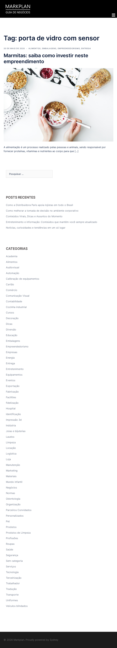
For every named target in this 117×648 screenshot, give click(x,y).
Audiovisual (12, 267)
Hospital (11, 408)
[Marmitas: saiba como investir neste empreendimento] (58, 104)
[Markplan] (18, 8)
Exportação (13, 385)
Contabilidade (14, 301)
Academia (11, 256)
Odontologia (13, 498)
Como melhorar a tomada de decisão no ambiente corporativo (42, 210)
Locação (11, 447)
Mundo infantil (14, 481)
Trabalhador (13, 583)
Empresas (11, 352)
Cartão (10, 284)
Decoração (12, 318)
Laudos (10, 436)
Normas (10, 493)
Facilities (11, 397)
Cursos (10, 312)
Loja (8, 459)
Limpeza (11, 442)
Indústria (11, 425)
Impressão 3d (14, 419)
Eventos (10, 380)
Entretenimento (15, 369)
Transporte (12, 594)
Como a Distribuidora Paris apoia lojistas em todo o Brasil (40, 205)
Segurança (12, 555)
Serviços (11, 566)
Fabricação (12, 391)
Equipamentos (14, 374)
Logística (11, 453)
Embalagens (49, 48)
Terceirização (13, 577)
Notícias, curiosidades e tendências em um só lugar (35, 227)
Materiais (11, 476)
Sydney (54, 639)
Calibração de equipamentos (22, 278)
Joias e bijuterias (15, 431)
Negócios (11, 487)
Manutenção (13, 464)
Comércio (11, 290)
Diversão (11, 329)
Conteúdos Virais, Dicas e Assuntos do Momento (34, 216)
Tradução (11, 588)
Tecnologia (12, 572)
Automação (12, 273)
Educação (11, 335)
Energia (10, 357)
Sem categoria (14, 560)
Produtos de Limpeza (18, 532)
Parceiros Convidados (18, 510)
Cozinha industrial (16, 307)
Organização (13, 504)
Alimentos (34, 48)
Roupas (10, 543)
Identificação (13, 414)
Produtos (11, 527)
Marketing (12, 470)
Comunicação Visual (17, 295)
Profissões (12, 538)
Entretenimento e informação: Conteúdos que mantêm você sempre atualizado (51, 221)
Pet (8, 521)
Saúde (9, 549)
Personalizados (14, 515)
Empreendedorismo (69, 48)
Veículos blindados (17, 605)
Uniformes (12, 600)
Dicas (9, 323)
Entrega (86, 48)
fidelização (12, 402)
